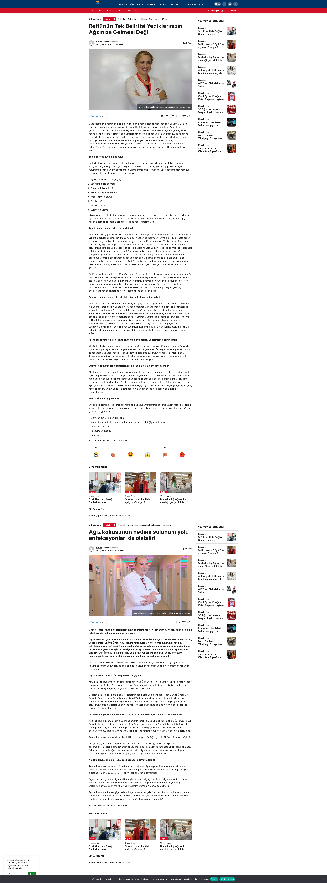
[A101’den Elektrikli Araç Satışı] (217, 83)
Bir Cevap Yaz (96, 509)
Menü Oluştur (213, 11)
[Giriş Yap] (235, 4)
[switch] (217, 4)
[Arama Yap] (224, 4)
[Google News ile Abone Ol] (98, 116)
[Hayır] (324, 879)
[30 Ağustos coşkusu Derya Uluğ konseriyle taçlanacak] (217, 109)
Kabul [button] (32, 874)
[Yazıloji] (98, 4)
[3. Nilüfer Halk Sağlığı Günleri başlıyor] (105, 488)
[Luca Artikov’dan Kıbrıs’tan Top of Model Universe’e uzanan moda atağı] (217, 148)
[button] (230, 4)
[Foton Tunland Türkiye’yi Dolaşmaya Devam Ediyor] (217, 135)
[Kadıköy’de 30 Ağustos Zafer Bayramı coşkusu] (217, 96)
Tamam (214, 879)
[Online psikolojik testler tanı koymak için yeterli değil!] (217, 70)
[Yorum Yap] (162, 116)
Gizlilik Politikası (13, 874)
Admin (99, 41)
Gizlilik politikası (227, 879)
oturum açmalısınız (120, 515)
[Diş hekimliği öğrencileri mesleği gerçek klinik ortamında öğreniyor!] (176, 488)
